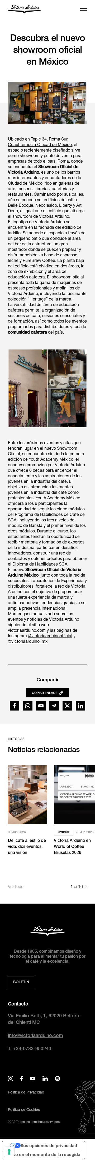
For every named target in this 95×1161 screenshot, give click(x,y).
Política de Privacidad (26, 1093)
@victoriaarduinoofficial (50, 636)
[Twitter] (67, 706)
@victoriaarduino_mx (28, 642)
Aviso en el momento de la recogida (43, 1154)
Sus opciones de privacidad (49, 1145)
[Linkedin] (80, 706)
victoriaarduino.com (27, 631)
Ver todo (15, 887)
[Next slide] (86, 887)
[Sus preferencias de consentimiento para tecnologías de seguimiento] (9, 1152)
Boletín (21, 982)
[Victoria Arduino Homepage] (24, 10)
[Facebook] (14, 706)
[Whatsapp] (27, 706)
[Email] (41, 706)
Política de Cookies (24, 1110)
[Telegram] (54, 706)
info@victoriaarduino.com (35, 1036)
